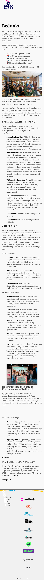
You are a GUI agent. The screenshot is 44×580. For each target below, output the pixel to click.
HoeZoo (9, 270)
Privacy (8, 505)
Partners (8, 503)
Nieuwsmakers (13, 296)
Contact (8, 499)
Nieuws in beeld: (13, 422)
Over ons (8, 497)
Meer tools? (6, 457)
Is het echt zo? (12, 283)
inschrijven (16, 475)
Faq (7, 501)
